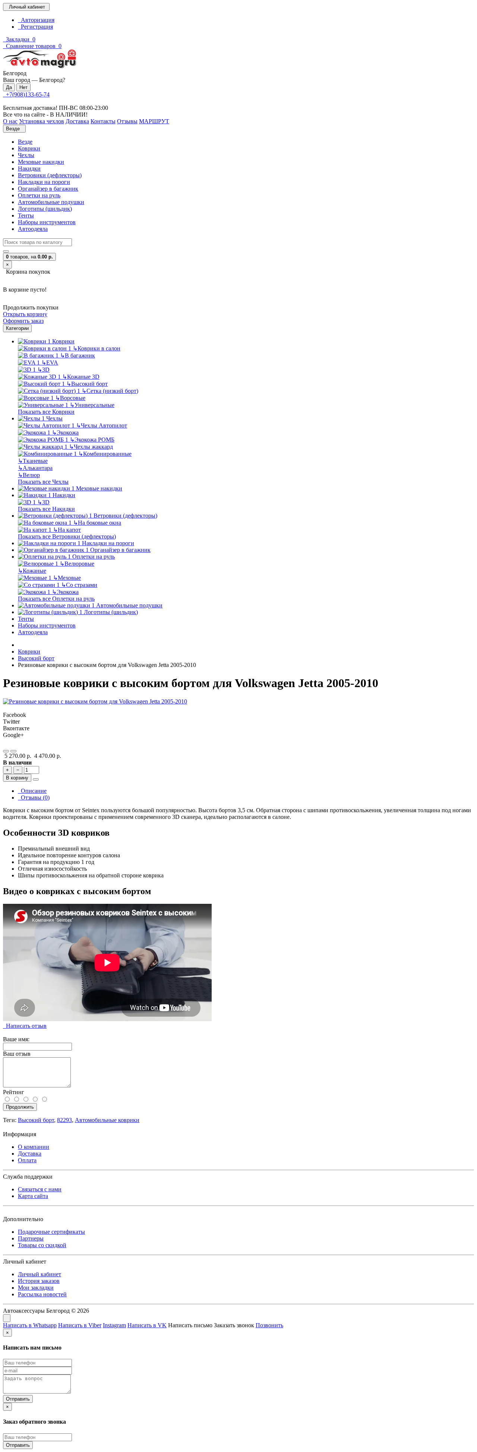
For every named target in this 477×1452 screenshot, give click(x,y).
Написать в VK (147, 1325)
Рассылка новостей (42, 1294)
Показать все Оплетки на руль (56, 598)
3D (43, 369)
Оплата (27, 1160)
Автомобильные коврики (107, 1120)
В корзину (17, 778)
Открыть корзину (25, 314)
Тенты (26, 215)
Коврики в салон (96, 348)
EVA (49, 362)
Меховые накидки (41, 162)
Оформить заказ (23, 321)
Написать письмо (190, 1325)
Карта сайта (33, 1196)
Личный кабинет (39, 1274)
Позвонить (269, 1325)
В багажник (77, 355)
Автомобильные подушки (51, 202)
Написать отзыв (25, 1026)
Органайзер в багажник (48, 188)
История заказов (39, 1281)
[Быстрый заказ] (36, 779)
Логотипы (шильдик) (45, 209)
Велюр (29, 475)
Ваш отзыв (17, 1054)
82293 (64, 1120)
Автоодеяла (33, 229)
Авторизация (36, 20)
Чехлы (26, 155)
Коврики (29, 148)
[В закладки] (6, 751)
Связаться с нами (39, 1189)
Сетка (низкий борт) (110, 391)
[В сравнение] (13, 751)
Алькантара (35, 468)
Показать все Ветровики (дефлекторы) (67, 536)
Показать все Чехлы (43, 482)
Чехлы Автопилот (101, 425)
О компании (33, 1147)
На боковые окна (97, 523)
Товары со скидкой (42, 1245)
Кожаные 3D (80, 377)
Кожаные (32, 571)
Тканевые (33, 461)
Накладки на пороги (44, 182)
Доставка (29, 1153)
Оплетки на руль (39, 195)
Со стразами (79, 585)
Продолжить (20, 1107)
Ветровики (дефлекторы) (50, 175)
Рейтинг (13, 1092)
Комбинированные (105, 454)
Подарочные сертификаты (51, 1232)
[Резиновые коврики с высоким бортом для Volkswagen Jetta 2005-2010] (95, 701)
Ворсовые (70, 398)
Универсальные (92, 405)
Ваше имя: (16, 1039)
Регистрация (35, 26)
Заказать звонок (234, 1325)
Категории (17, 328)
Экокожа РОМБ (92, 439)
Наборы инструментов (47, 222)
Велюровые (77, 563)
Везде (25, 142)
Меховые (67, 578)
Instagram (114, 1325)
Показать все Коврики (46, 412)
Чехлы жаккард (91, 447)
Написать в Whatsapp (30, 1325)
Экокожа (65, 432)
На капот (67, 530)
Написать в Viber (79, 1325)
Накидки (29, 168)
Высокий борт (87, 384)
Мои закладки (36, 1287)
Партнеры (31, 1238)
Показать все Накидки (46, 509)
